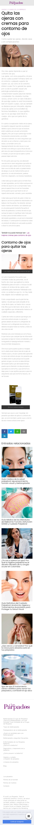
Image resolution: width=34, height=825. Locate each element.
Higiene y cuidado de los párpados (14, 9)
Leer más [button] (6, 817)
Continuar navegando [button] (17, 821)
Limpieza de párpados (11, 762)
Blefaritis (6, 743)
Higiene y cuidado (9, 757)
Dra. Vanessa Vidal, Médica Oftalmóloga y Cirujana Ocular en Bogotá (16, 804)
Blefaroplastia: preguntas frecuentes (15, 738)
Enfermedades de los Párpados (14, 742)
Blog (5, 766)
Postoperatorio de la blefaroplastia (15, 730)
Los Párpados (13, 796)
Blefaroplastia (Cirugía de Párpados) (15, 719)
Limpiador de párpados (11, 759)
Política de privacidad (10, 779)
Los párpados (8, 776)
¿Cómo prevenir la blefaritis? (13, 753)
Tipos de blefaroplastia (11, 727)
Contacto (6, 786)
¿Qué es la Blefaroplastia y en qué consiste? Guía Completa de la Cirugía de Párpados (16, 722)
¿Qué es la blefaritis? (10, 745)
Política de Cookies (9, 783)
